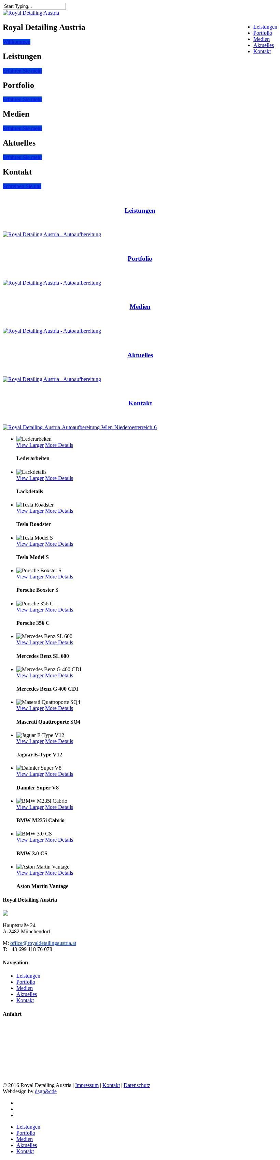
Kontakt (262, 51)
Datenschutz (137, 1085)
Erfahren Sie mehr (22, 71)
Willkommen (16, 42)
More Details (59, 445)
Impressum (87, 1085)
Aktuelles (263, 45)
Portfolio (262, 33)
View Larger (30, 445)
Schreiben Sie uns (22, 186)
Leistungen (265, 27)
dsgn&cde (46, 1091)
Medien (261, 39)
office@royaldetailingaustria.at (43, 943)
